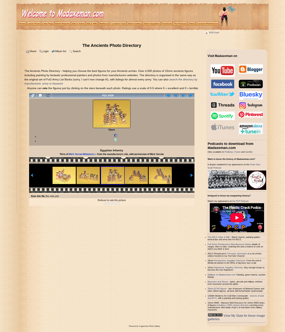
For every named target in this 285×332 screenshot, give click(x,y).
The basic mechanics (237, 253)
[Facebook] (115, 136)
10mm (191, 23)
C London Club (117, 23)
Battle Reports (62, 23)
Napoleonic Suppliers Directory (228, 267)
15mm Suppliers (151, 23)
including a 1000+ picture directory (233, 305)
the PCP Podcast (240, 201)
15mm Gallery (134, 23)
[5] (118, 203)
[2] (108, 203)
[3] (111, 203)
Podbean (229, 152)
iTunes (237, 152)
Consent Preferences (207, 23)
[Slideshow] (48, 95)
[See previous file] (175, 95)
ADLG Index (78, 23)
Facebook (167, 23)
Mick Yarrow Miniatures (82, 154)
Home (22, 23)
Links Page (47, 23)
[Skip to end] (190, 95)
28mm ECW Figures (217, 288)
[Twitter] (115, 141)
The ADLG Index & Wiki (219, 237)
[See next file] (183, 95)
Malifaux (103, 23)
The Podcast (180, 23)
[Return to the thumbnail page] (32, 95)
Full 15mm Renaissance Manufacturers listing (229, 244)
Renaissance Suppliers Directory (229, 260)
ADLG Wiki (91, 23)
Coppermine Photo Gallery (149, 326)
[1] (105, 203)
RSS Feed (214, 32)
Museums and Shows (218, 281)
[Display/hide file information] (40, 95)
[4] (115, 203)
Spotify (248, 152)
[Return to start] (168, 95)
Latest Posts (33, 23)
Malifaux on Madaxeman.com (221, 275)
